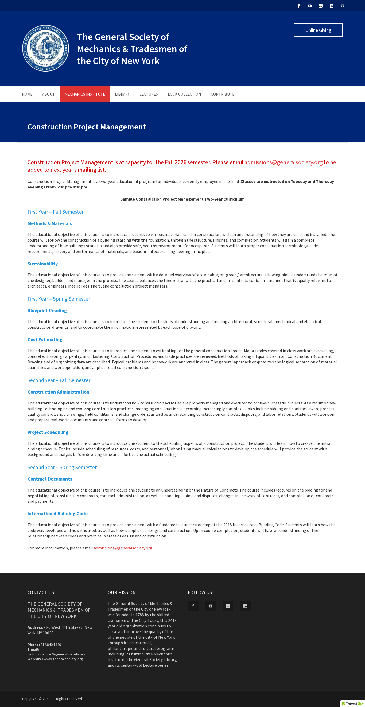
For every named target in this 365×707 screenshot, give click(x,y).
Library (122, 94)
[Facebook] (298, 5)
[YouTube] (309, 5)
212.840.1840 (51, 644)
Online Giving (318, 30)
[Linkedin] (331, 5)
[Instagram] (320, 5)
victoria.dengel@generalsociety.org (57, 654)
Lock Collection (184, 94)
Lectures (148, 94)
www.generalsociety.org (63, 659)
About (48, 94)
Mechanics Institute (85, 94)
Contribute (222, 94)
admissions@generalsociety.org (283, 162)
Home (27, 94)
